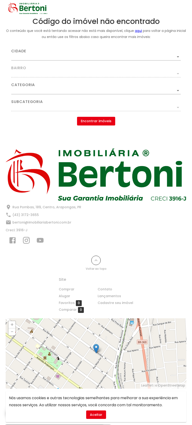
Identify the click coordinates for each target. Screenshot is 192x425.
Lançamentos (109, 296)
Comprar (66, 289)
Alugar (64, 296)
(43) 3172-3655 (25, 214)
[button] (96, 90)
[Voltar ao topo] (96, 260)
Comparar (70, 309)
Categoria (23, 85)
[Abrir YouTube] (40, 241)
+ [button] (12, 324)
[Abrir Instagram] (26, 241)
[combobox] (96, 55)
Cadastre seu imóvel (115, 302)
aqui (138, 30)
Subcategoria (27, 102)
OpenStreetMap (171, 385)
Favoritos (69, 302)
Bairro (18, 68)
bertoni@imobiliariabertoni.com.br (41, 222)
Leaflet (147, 385)
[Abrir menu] (176, 8)
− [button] (12, 331)
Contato (105, 289)
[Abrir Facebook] (12, 241)
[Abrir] (178, 56)
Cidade (18, 51)
